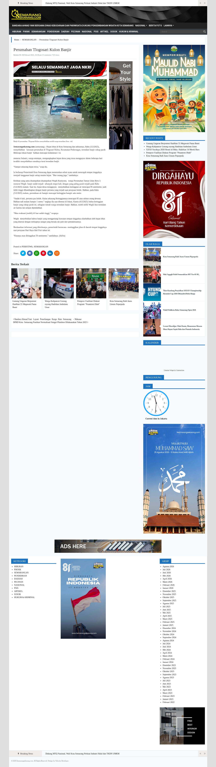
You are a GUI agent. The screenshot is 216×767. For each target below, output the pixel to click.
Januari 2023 (168, 699)
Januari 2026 (168, 588)
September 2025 (169, 600)
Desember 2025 (169, 591)
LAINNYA (168, 25)
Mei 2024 (167, 650)
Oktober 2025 (168, 597)
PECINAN (75, 31)
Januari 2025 (168, 625)
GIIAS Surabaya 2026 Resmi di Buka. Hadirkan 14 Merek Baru (172, 150)
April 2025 (167, 616)
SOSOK (113, 31)
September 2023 (169, 674)
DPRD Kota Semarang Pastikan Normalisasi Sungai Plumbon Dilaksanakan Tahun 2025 (50, 322)
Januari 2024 (168, 662)
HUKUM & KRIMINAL (128, 31)
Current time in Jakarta (156, 419)
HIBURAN (16, 31)
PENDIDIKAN (53, 31)
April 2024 (167, 653)
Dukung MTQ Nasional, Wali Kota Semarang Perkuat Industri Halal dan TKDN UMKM (82, 3)
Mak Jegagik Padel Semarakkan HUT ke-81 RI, (181, 274)
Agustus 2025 (168, 603)
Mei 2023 (167, 687)
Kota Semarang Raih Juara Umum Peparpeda (165, 156)
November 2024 (169, 631)
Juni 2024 (167, 647)
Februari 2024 (168, 659)
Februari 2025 (168, 622)
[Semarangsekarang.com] (26, 14)
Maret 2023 (167, 693)
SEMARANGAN (38, 31)
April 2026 (167, 579)
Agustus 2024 (168, 640)
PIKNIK (26, 31)
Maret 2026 (167, 582)
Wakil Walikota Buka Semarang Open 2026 (179, 310)
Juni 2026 (167, 573)
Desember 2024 (169, 628)
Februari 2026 (168, 585)
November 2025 (169, 594)
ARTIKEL (104, 31)
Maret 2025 (167, 619)
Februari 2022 (168, 702)
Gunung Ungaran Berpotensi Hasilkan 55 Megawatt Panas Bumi (24, 304)
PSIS (96, 31)
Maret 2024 (167, 656)
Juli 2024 (166, 644)
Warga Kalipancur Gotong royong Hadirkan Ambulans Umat (56, 304)
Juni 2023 (167, 684)
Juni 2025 (167, 610)
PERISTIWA (27, 247)
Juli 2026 (166, 569)
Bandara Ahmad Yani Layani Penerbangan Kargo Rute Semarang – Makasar (48, 319)
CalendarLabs (180, 370)
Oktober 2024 (168, 634)
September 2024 (169, 637)
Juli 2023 (166, 681)
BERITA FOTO (155, 25)
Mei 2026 (167, 576)
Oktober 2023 (168, 671)
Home (16, 40)
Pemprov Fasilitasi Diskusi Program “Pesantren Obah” (169, 153)
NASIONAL (140, 25)
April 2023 (167, 690)
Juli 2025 (166, 607)
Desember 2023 (169, 665)
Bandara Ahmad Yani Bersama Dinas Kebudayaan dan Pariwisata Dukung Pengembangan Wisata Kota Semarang (73, 25)
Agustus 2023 (168, 677)
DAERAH (65, 31)
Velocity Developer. (62, 761)
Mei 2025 (167, 613)
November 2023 (169, 668)
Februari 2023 (168, 696)
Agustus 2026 (168, 566)
